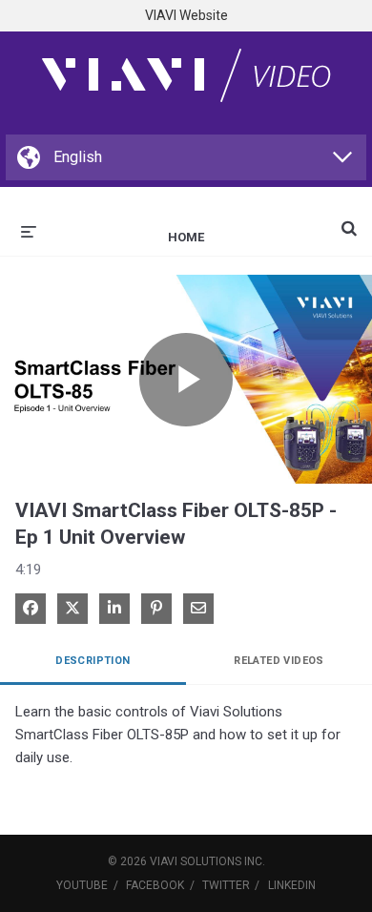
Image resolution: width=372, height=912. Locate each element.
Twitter (226, 885)
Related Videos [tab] (279, 660)
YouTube (82, 885)
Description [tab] (92, 660)
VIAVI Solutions (195, 861)
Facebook (155, 885)
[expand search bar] (349, 220)
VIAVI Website (186, 15)
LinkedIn (292, 885)
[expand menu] (28, 229)
